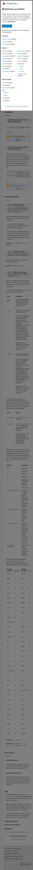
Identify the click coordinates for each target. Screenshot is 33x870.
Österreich (20, 56)
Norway (20, 53)
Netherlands (21, 51)
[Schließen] (30, 3)
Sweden (20, 61)
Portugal (20, 58)
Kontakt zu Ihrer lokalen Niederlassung (16, 106)
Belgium (4, 51)
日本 (3, 98)
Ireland (4, 66)
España (4, 58)
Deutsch (21, 66)
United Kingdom (22, 74)
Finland (4, 61)
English (21, 69)
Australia (4, 82)
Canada (4, 41)
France (4, 63)
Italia (3, 69)
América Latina (6, 39)
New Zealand (5, 87)
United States (6, 44)
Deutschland (5, 56)
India (3, 85)
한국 (3, 100)
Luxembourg (5, 71)
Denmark (4, 53)
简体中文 (6, 93)
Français (21, 71)
